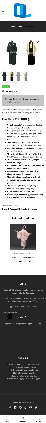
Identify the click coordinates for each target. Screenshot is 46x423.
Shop (20, 26)
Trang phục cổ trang (27, 253)
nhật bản (14, 206)
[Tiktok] (25, 407)
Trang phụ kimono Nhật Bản (23, 257)
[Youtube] (30, 407)
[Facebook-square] (15, 407)
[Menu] (3, 10)
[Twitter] (35, 407)
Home (13, 26)
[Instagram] (20, 407)
